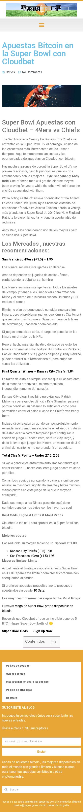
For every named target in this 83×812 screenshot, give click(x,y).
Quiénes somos (15, 673)
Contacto (11, 697)
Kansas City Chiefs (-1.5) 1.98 (31, 551)
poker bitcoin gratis (58, 805)
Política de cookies (17, 665)
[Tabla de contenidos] (53, 642)
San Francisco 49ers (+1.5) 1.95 (32, 556)
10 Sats (38, 590)
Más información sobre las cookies (27, 681)
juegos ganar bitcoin (34, 805)
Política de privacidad (19, 689)
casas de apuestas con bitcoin (19, 801)
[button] (41, 25)
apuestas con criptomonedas (55, 801)
